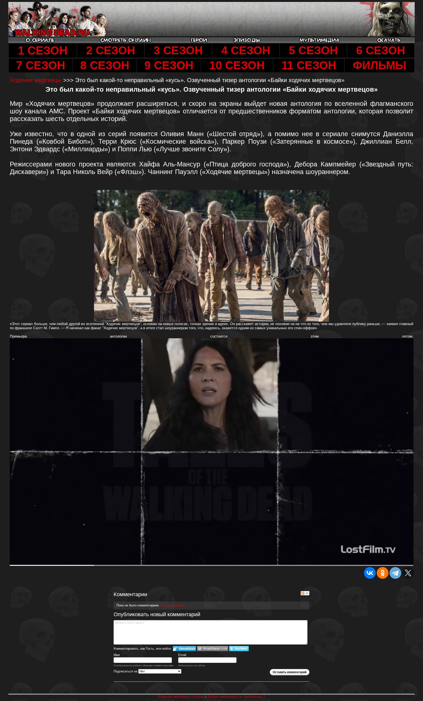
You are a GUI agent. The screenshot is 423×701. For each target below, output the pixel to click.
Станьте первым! (173, 605)
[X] (408, 573)
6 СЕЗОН (380, 50)
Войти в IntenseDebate (184, 648)
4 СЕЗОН (245, 50)
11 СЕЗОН (309, 65)
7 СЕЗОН (40, 65)
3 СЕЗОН (178, 50)
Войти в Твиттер (239, 648)
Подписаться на (126, 671)
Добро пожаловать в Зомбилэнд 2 (236, 696)
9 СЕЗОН (168, 65)
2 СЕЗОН (110, 50)
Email (182, 655)
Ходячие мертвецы (36, 80)
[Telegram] (395, 573)
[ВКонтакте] (370, 573)
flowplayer (378, 560)
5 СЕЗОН (313, 50)
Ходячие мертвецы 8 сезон (181, 696)
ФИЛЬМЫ (379, 65)
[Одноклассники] (382, 573)
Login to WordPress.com (212, 648)
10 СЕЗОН (237, 65)
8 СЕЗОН (104, 65)
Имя (117, 655)
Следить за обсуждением (305, 593)
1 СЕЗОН (43, 50)
